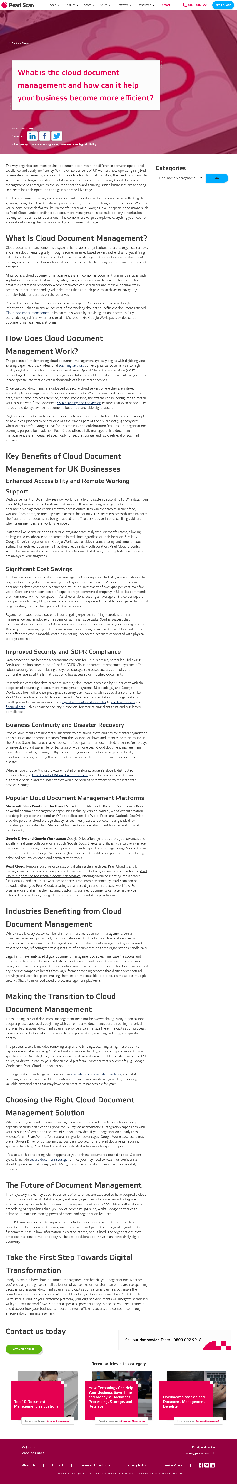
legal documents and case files (84, 701)
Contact (57, 1465)
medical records (123, 701)
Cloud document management (28, 312)
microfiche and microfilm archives (96, 1074)
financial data (15, 706)
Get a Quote (223, 5)
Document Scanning (71, 144)
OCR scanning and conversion (79, 402)
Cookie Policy (172, 1465)
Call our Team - (163, 1340)
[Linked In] (212, 1466)
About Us (28, 1465)
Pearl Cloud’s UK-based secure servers (60, 774)
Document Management (44, 144)
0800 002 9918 (33, 1453)
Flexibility (90, 144)
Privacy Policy (137, 1465)
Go (217, 178)
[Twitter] (206, 1466)
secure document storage (48, 1159)
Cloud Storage (20, 144)
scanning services (71, 365)
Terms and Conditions (95, 1465)
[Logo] (18, 5)
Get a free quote (24, 1348)
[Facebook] (201, 1466)
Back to (20, 43)
